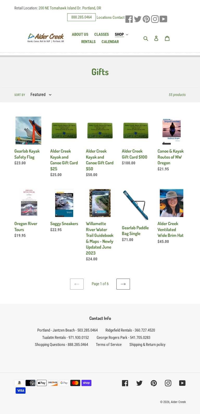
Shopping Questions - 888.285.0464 (61, 344)
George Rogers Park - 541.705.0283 (123, 337)
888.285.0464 (81, 17)
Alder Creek (178, 402)
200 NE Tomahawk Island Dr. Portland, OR (70, 8)
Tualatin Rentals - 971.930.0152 (65, 337)
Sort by (19, 95)
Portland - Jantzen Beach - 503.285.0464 (67, 330)
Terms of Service (109, 344)
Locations (104, 17)
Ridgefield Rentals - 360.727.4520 (130, 330)
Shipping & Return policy (147, 344)
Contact (118, 17)
